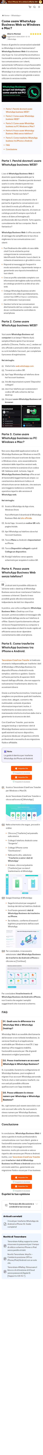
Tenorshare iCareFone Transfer (15, 660)
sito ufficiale (26, 518)
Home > (7, 15)
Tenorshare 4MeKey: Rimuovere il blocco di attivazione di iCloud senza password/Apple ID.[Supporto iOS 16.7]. (22, 1271)
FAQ (8, 145)
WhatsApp (12, 39)
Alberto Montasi (14, 34)
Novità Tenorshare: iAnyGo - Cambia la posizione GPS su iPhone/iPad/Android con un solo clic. (22, 1258)
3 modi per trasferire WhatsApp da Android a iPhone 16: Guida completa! (23, 1224)
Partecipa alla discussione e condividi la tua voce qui (21, 1205)
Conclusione (11, 149)
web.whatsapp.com (25, 366)
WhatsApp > (16, 15)
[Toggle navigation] (38, 7)
